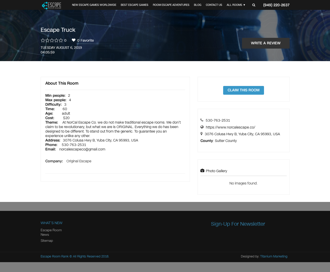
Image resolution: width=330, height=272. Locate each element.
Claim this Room (244, 90)
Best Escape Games (134, 5)
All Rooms (234, 5)
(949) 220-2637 (276, 5)
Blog (197, 5)
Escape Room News (51, 232)
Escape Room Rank (54, 256)
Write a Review (266, 43)
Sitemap (47, 240)
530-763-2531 (218, 120)
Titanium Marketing (273, 256)
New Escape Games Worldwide (94, 5)
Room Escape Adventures (171, 5)
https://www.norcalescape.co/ (230, 127)
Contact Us (214, 5)
